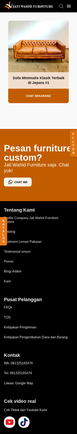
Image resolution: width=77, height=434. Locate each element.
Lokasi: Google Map (18, 383)
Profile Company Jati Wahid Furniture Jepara (31, 219)
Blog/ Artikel (12, 271)
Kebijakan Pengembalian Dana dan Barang (36, 337)
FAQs (8, 307)
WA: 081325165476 (18, 363)
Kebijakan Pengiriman (20, 327)
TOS (7, 317)
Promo (9, 261)
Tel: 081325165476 (18, 373)
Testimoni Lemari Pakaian (23, 241)
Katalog (9, 231)
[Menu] (69, 6)
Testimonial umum (17, 251)
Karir (7, 281)
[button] (73, 143)
